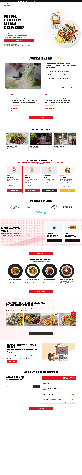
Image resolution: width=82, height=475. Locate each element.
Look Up (36, 386)
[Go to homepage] (7, 5)
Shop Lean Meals (14, 190)
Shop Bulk (72, 240)
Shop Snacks (54, 240)
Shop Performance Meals (50, 190)
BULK (56, 5)
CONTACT (71, 5)
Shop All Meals (41, 253)
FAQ (76, 5)
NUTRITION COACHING (62, 5)
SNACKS (51, 5)
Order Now (19, 40)
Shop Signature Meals (32, 190)
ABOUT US (46, 5)
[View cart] (79, 5)
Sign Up (77, 1)
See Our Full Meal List (41, 333)
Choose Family (68, 190)
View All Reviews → (69, 88)
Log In (73, 1)
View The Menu (12, 361)
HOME (40, 5)
